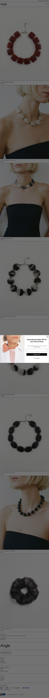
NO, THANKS (36, 358)
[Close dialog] (47, 337)
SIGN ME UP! (36, 354)
